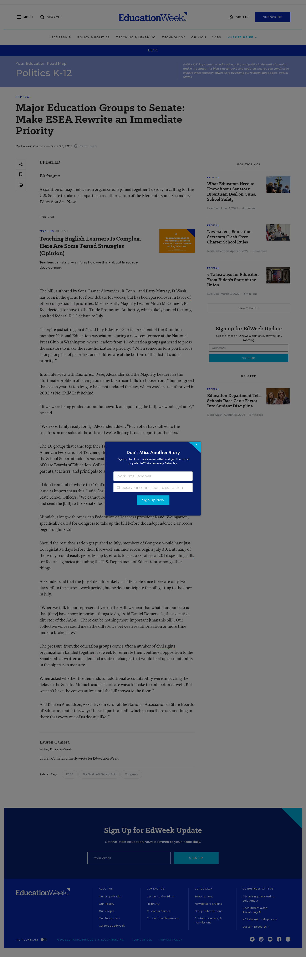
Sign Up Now (153, 500)
